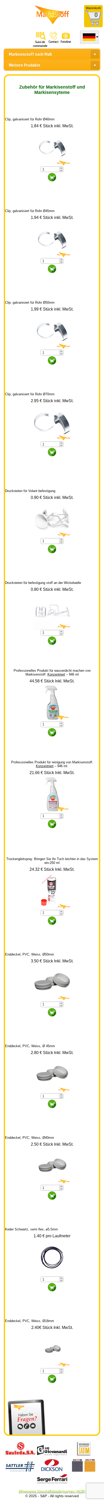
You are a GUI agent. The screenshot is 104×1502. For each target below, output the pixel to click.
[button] (61, 168)
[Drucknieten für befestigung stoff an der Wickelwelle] (52, 610)
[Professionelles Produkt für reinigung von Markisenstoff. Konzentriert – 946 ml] (52, 794)
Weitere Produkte (24, 65)
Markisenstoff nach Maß (30, 54)
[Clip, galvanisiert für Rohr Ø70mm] (52, 422)
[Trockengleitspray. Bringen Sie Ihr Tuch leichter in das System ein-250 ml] (52, 890)
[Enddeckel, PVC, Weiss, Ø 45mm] (52, 1074)
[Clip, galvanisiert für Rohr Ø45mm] (52, 238)
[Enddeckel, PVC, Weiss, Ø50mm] (52, 982)
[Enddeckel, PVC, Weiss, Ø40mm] (52, 1165)
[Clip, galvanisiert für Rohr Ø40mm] (52, 147)
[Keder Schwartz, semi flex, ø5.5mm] (52, 1257)
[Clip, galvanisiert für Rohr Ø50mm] (52, 330)
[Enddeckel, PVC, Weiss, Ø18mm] (52, 1349)
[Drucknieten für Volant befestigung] (52, 519)
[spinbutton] (50, 169)
